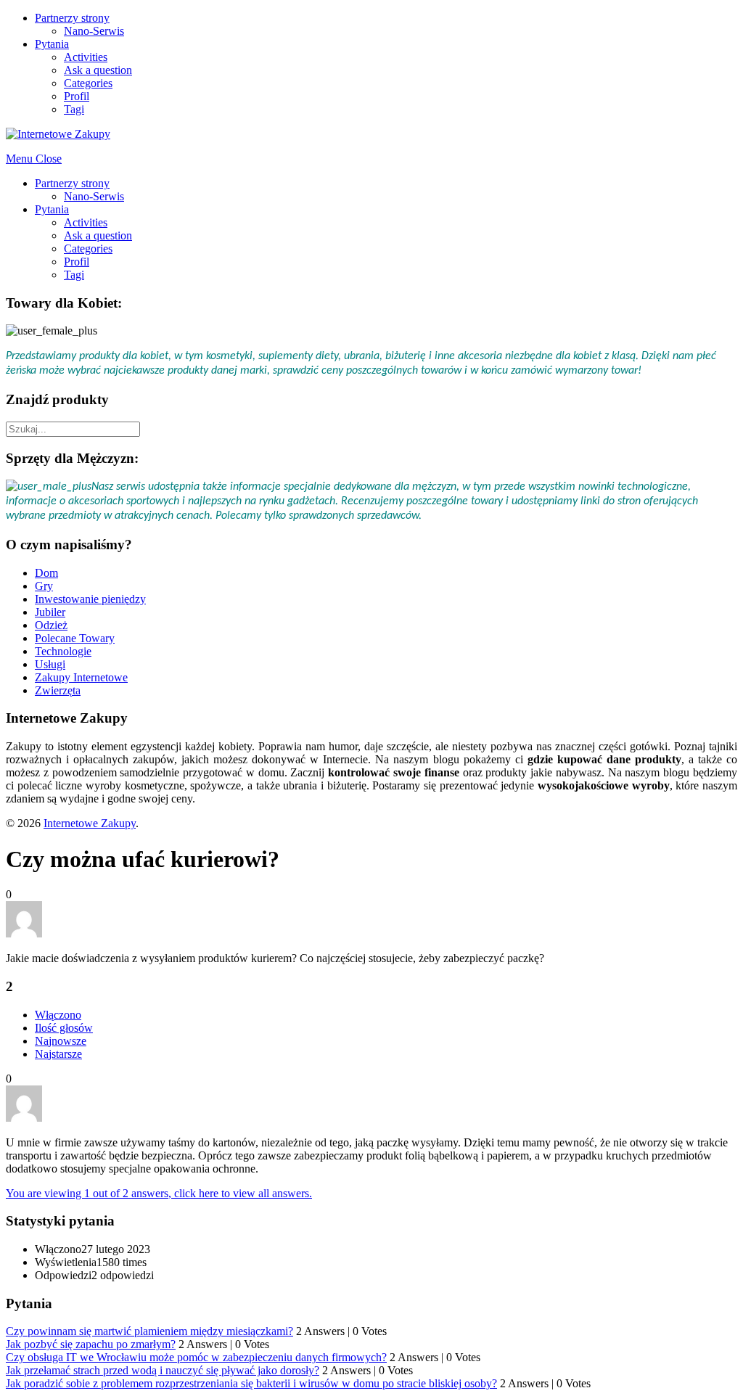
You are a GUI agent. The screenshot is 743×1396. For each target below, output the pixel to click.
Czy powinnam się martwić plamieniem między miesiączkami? (149, 1331)
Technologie (63, 651)
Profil (76, 96)
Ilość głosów (64, 1028)
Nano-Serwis (94, 31)
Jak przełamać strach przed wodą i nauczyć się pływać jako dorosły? (162, 1370)
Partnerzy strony (72, 18)
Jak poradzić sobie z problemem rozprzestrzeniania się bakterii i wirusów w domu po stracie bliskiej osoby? (251, 1383)
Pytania (52, 44)
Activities (85, 57)
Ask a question (98, 70)
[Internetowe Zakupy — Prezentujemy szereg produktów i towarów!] (58, 134)
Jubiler (50, 612)
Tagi (74, 109)
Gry (44, 586)
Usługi (50, 664)
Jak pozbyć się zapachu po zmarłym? (91, 1344)
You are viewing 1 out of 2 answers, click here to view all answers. (159, 1193)
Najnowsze (60, 1041)
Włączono (58, 1015)
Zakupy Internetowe (81, 677)
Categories (88, 83)
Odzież (51, 625)
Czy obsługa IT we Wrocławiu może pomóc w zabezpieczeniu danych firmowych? (196, 1357)
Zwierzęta (58, 690)
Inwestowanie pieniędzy (90, 599)
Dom (46, 573)
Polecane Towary (75, 638)
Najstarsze (58, 1054)
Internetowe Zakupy (90, 823)
